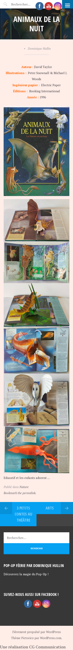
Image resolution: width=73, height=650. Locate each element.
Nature (24, 487)
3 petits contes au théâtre (23, 514)
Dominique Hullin (39, 48)
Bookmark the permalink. (20, 493)
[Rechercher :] (36, 538)
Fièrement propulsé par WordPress (36, 632)
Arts (50, 508)
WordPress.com (50, 638)
